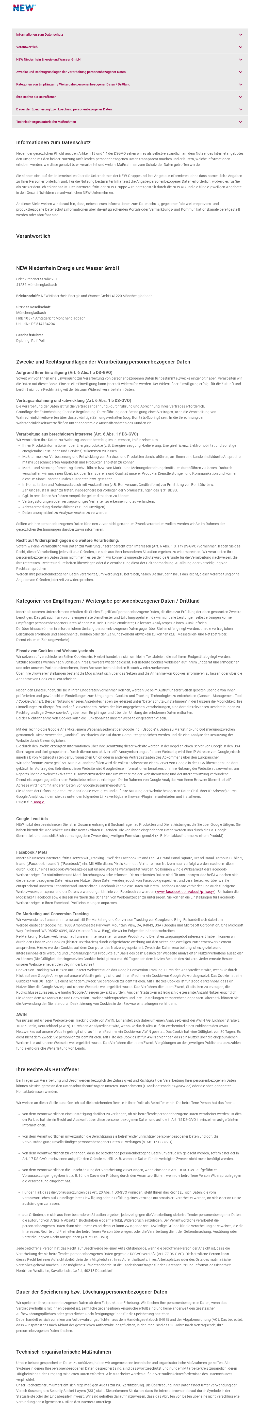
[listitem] (130, 34)
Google (38, 802)
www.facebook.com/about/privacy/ (185, 892)
